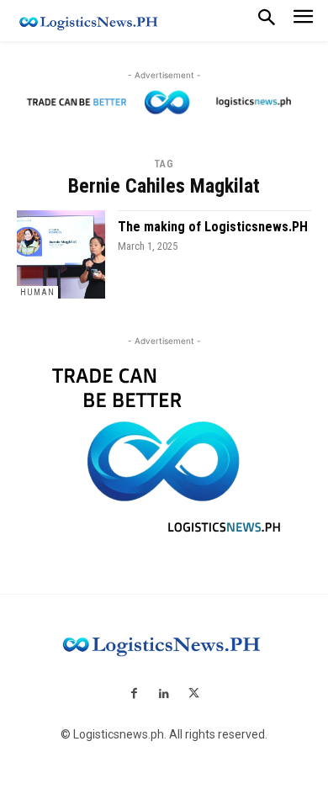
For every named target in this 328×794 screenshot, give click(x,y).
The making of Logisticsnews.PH (213, 227)
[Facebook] (134, 695)
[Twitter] (193, 695)
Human (37, 292)
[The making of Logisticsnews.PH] (61, 254)
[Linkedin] (163, 695)
